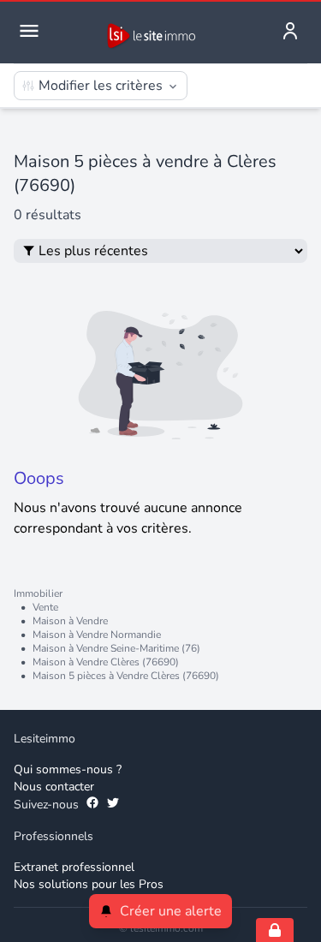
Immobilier (38, 593)
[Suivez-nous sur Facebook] (92, 805)
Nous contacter (54, 786)
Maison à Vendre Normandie (97, 634)
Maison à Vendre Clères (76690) (106, 662)
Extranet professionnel (74, 867)
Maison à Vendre (70, 621)
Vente (45, 607)
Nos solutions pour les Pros (88, 884)
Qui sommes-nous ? (68, 769)
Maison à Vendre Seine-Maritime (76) (116, 648)
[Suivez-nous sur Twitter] (113, 805)
